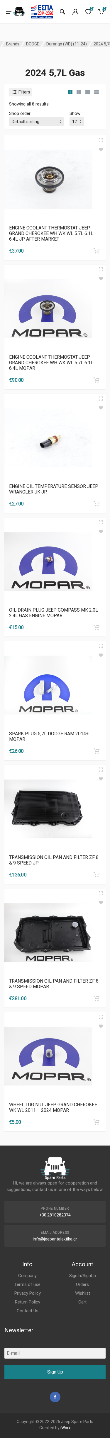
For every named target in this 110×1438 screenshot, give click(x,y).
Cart (82, 1302)
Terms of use (27, 1284)
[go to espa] (42, 12)
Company (27, 1275)
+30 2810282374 (55, 1215)
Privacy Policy (27, 1293)
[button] (96, 251)
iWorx (65, 1427)
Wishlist (82, 1293)
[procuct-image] (48, 179)
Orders (82, 1284)
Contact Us (27, 1310)
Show (75, 113)
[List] (87, 92)
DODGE (32, 44)
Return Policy (27, 1302)
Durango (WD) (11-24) (66, 44)
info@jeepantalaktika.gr (55, 1239)
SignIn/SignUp (82, 1275)
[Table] (96, 92)
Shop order (20, 113)
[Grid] (70, 92)
